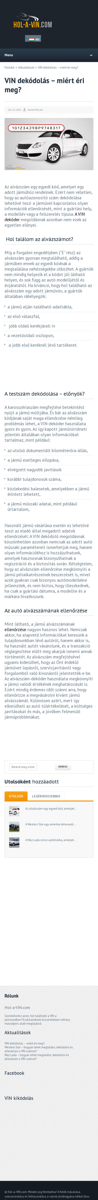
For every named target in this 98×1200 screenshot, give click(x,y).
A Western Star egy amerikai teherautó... (50, 824)
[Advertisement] (49, 915)
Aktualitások (26, 67)
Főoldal (9, 67)
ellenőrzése (15, 629)
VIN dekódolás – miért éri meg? (24, 1043)
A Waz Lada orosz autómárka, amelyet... (50, 840)
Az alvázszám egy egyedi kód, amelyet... (51, 809)
